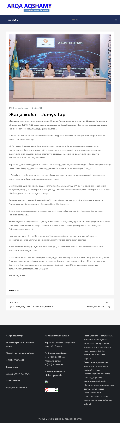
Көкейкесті (14, 290)
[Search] (116, 19)
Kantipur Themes (73, 418)
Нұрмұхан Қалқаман (20, 108)
